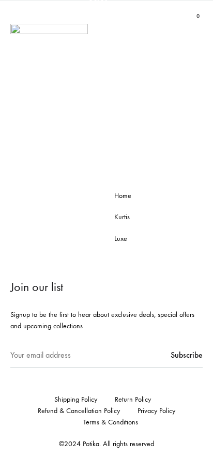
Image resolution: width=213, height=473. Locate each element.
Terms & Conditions (110, 422)
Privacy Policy (156, 410)
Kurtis (122, 216)
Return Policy (133, 399)
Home (122, 195)
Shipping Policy (75, 399)
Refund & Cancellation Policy (79, 410)
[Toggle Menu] (15, 16)
